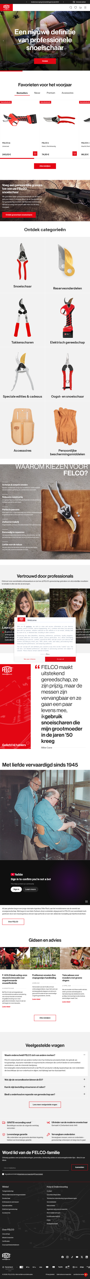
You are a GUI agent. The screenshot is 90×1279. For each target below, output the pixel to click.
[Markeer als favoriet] (37, 102)
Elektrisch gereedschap (9, 1209)
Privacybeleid (38, 1174)
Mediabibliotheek (52, 1224)
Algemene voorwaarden (25, 1174)
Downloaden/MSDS (53, 1216)
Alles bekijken (45, 166)
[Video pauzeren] (86, 901)
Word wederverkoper (53, 1213)
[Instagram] (67, 1257)
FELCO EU (11, 1274)
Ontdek (45, 61)
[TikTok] (72, 1257)
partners (29, 626)
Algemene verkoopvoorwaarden (57, 1209)
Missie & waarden (7, 1237)
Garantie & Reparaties (54, 1195)
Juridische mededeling (80, 1274)
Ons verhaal (6, 1234)
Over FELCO (13, 922)
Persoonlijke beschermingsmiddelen (14, 1195)
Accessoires (6, 1213)
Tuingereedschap (8, 1191)
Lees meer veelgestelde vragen (45, 1105)
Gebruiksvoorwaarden (64, 1274)
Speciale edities (7, 1205)
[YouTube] (77, 1257)
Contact (49, 1191)
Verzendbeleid (51, 1202)
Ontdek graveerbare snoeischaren (19, 215)
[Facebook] (62, 1257)
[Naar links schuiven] (26, 2)
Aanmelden (79, 1167)
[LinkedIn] (87, 1257)
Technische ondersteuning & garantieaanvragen (62, 1198)
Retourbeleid (51, 1205)
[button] (70, 7)
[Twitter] (82, 1257)
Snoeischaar (6, 1198)
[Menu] (85, 7)
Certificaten (6, 1241)
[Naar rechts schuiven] (63, 2)
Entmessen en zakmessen (10, 1202)
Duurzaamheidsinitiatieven (10, 1245)
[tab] (22, 94)
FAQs (48, 1220)
